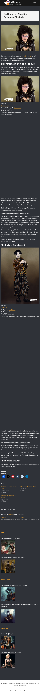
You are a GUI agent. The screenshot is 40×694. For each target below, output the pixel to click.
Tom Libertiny (17, 108)
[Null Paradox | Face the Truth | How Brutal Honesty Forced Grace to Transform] (8, 616)
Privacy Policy (22, 685)
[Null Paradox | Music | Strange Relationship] (8, 566)
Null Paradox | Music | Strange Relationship (12, 557)
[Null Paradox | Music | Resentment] (8, 547)
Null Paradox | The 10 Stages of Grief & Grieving (14, 585)
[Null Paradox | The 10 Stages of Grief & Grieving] (8, 594)
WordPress (25, 683)
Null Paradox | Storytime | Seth (28, 487)
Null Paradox (15, 2)
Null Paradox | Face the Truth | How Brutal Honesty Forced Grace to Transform (19, 606)
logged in (10, 514)
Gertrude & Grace (26, 56)
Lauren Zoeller (5, 106)
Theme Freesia (19, 683)
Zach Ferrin (4, 308)
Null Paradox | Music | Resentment (10, 538)
